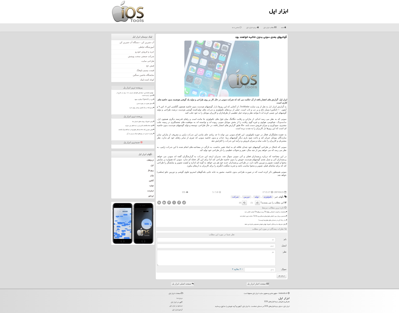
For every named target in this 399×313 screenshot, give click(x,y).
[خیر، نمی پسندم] (244, 202)
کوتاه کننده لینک (147, 80)
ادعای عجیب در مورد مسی (145, 103)
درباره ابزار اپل (251, 27)
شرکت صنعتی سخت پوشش (141, 56)
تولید (257, 197)
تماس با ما (236, 27)
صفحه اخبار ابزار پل (256, 284)
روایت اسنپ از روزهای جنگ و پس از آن (140, 133)
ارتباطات (150, 160)
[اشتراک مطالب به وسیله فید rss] (159, 202)
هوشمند (200, 106)
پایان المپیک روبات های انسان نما (142, 121)
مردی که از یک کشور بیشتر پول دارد (141, 107)
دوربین (247, 197)
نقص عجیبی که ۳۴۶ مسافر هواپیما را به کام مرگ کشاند (135, 129)
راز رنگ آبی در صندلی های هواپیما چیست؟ (272, 220)
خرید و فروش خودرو (144, 52)
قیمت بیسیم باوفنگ (145, 70)
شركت (210, 110)
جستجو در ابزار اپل (176, 305)
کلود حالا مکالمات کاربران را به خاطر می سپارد (139, 125)
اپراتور (151, 196)
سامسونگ (281, 122)
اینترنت (150, 191)
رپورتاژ (151, 170)
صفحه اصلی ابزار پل (182, 284)
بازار (216, 106)
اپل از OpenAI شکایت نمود (144, 99)
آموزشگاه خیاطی (146, 47)
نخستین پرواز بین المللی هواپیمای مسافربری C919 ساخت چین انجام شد (263, 216)
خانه (282, 27)
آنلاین (151, 181)
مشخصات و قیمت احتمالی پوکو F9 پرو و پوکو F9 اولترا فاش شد (265, 211)
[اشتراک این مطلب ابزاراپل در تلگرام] (184, 202)
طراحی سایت (147, 61)
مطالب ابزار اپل (268, 27)
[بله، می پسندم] (257, 202)
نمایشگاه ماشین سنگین (143, 75)
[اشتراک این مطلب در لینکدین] (164, 202)
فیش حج (150, 66)
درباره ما (180, 298)
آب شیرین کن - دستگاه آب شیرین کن (137, 42)
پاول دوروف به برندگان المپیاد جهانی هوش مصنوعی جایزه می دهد (265, 224)
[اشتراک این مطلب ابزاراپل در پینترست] (169, 202)
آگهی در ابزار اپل (177, 302)
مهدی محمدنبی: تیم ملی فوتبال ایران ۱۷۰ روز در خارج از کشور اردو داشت (135, 94)
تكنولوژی (268, 197)
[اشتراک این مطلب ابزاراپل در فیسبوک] (179, 202)
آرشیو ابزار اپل (177, 309)
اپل (270, 106)
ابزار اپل (278, 11)
